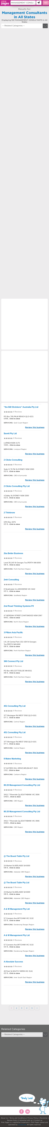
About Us (4, 1118)
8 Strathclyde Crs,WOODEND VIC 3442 (19, 589)
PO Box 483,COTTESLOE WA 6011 (18, 671)
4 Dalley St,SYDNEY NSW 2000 (16, 496)
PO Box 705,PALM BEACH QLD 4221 (19, 416)
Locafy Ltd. (22, 1124)
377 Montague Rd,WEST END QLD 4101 (20, 715)
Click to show (14, 418)
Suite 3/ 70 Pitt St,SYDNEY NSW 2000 (19, 469)
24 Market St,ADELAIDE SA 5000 (17, 866)
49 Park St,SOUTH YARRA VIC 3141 (18, 971)
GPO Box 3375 (10, 522)
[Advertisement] (24, 140)
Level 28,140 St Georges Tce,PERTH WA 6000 (22, 563)
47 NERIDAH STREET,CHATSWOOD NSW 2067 (23, 615)
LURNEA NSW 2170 (12, 443)
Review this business (34, 427)
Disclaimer (43, 1118)
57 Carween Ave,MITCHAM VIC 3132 (19, 918)
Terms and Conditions (18, 1118)
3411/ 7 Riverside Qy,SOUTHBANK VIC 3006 (21, 795)
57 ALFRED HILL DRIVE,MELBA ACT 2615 (21, 768)
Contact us (38, 1120)
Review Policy (12, 1120)
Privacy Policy (33, 1118)
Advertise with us (25, 1120)
